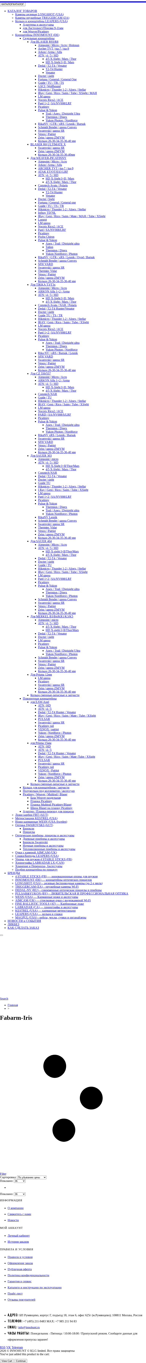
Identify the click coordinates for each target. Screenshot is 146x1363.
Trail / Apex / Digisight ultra (62, 510)
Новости (13, 1220)
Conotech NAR (47, 394)
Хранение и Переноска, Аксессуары (38, 866)
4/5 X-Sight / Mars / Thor (61, 58)
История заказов (18, 1241)
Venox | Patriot (47, 134)
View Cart (7, 1361)
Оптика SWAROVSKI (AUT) (34, 825)
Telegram (17, 1347)
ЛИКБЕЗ (13, 924)
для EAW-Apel (39, 702)
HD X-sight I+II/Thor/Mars (62, 551)
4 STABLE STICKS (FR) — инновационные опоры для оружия (56, 876)
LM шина (44, 96)
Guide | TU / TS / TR (51, 206)
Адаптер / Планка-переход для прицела (48, 811)
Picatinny (43, 106)
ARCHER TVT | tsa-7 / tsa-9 (55, 168)
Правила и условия (20, 1257)
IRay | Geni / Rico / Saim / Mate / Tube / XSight (67, 715)
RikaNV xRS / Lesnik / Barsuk (57, 435)
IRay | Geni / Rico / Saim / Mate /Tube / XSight (66, 756)
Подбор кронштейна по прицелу (36, 869)
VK (8, 1347)
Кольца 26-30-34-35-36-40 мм (57, 141)
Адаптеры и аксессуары (38, 24)
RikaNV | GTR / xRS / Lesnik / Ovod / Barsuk (66, 257)
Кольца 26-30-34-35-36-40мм (56, 154)
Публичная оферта (20, 1269)
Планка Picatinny (41, 801)
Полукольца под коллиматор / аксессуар (49, 790)
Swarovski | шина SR (51, 130)
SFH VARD (45, 264)
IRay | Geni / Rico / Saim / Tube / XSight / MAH (67, 93)
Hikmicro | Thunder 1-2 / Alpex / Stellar (62, 89)
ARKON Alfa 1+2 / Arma (54, 291)
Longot (42, 219)
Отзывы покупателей (21, 1299)
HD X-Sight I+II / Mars (60, 62)
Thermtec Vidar (47, 271)
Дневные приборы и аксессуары (44, 838)
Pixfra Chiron (46, 236)
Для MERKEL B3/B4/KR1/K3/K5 (51, 616)
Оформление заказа (20, 1263)
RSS (3, 1347)
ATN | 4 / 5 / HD (48, 55)
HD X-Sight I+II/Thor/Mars (62, 466)
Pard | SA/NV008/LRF (52, 229)
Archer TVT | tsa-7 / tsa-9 (53, 48)
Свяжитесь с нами (19, 1214)
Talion (49, 247)
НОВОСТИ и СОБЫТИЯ (24, 920)
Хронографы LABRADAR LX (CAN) (39, 862)
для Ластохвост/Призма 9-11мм (43, 28)
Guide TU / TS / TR (50, 315)
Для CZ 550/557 (40, 373)
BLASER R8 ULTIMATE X (48, 144)
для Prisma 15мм (40, 743)
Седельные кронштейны (39, 38)
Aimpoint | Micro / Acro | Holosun (58, 45)
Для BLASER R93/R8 (44, 41)
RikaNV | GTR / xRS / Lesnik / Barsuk (62, 123)
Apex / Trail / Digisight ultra (62, 243)
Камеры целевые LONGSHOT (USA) (39, 14)
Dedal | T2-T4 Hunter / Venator (57, 712)
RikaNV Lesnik (47, 517)
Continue (21, 1361)
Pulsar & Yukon (47, 110)
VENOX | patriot (48, 729)
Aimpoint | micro (48, 459)
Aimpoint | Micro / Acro (52, 161)
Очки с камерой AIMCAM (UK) (36, 852)
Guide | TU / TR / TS (51, 82)
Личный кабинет (19, 1235)
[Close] (1, 935)
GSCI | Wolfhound (49, 86)
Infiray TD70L (47, 212)
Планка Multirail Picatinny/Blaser (50, 804)
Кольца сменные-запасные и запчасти (54, 695)
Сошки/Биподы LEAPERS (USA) (37, 855)
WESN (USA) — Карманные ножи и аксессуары (46, 897)
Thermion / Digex (56, 117)
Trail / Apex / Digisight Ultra (63, 113)
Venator (50, 72)
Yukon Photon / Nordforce (62, 120)
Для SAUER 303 (41, 455)
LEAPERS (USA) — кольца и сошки (39, 914)
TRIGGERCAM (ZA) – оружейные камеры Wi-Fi (47, 886)
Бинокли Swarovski (35, 842)
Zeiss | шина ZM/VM (51, 137)
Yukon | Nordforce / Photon (54, 732)
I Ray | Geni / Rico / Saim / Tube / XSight (63, 489)
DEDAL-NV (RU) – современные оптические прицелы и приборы (58, 890)
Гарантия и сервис (20, 1281)
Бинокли (28, 828)
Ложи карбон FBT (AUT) (31, 814)
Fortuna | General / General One (57, 79)
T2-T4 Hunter (54, 69)
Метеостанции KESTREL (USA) (36, 818)
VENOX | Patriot (48, 770)
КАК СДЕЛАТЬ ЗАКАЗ (23, 927)
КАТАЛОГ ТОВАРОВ (22, 11)
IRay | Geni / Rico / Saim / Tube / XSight (62, 572)
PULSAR (44, 719)
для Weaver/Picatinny (36, 31)
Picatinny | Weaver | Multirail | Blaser (45, 794)
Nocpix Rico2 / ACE (50, 99)
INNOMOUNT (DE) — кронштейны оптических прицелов (53, 879)
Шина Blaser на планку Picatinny (51, 808)
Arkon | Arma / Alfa (50, 52)
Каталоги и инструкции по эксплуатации (35, 1287)
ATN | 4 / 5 (45, 708)
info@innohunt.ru (29, 1327)
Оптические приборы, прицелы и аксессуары (44, 835)
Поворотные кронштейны (40, 698)
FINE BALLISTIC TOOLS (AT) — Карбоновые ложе (49, 903)
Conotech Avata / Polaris (53, 185)
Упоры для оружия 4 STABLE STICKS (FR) (43, 859)
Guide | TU (45, 397)
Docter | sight (46, 76)
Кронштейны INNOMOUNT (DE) (37, 34)
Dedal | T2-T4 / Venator (52, 65)
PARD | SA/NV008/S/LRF (54, 414)
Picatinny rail (46, 725)
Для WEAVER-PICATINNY (48, 158)
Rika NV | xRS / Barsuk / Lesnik (58, 353)
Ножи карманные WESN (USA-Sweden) (41, 821)
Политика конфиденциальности (28, 1275)
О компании (16, 1208)
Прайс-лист (15, 1293)
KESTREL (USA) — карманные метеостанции (45, 910)
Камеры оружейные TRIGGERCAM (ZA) (42, 17)
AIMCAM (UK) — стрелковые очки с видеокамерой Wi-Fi (53, 900)
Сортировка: (8, 1177)
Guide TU (44, 483)
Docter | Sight (46, 199)
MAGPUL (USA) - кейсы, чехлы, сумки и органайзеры (50, 917)
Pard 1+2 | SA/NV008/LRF (54, 103)
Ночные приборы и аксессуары (43, 845)
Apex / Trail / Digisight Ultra (63, 650)
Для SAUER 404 (41, 541)
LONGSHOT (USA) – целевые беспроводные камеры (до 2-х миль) (58, 883)
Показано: (7, 1180)
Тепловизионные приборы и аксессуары (49, 849)
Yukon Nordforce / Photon (62, 253)
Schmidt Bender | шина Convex (57, 127)
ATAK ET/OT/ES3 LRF (53, 171)
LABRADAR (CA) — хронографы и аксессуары (46, 907)
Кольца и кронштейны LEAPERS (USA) (41, 21)
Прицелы (29, 832)
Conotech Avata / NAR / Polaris (57, 305)
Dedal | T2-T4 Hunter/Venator (56, 308)
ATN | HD (44, 705)
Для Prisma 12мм (41, 674)
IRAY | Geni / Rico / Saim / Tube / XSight (63, 322)
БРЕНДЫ (14, 873)
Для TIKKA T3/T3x (43, 284)
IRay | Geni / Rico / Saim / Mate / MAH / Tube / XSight (71, 216)
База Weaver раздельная (45, 797)
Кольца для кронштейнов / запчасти (46, 787)
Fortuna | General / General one (57, 202)
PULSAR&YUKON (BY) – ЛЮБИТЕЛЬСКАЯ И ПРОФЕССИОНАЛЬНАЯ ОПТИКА (71, 893)
